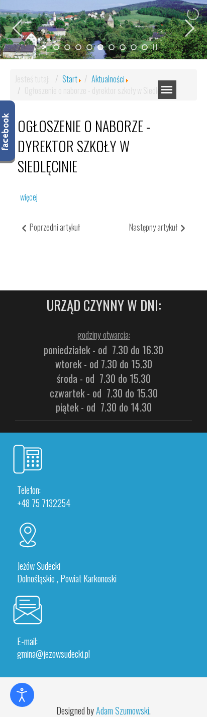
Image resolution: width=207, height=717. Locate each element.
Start (69, 79)
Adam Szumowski (122, 710)
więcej (29, 197)
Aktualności (108, 79)
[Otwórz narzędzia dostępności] (22, 695)
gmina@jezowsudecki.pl (53, 653)
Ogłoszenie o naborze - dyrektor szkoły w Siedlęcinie (84, 146)
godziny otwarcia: (103, 334)
